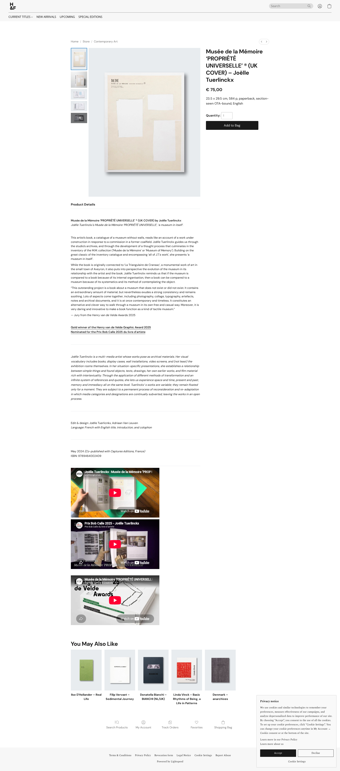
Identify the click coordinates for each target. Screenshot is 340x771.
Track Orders (170, 727)
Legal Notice (184, 755)
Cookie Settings (203, 755)
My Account (143, 727)
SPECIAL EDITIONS (90, 17)
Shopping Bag (223, 727)
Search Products (117, 727)
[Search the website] (309, 6)
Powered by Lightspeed (170, 761)
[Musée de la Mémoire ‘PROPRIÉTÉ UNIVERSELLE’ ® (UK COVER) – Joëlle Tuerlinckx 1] (79, 79)
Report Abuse (223, 755)
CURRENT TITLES (19, 17)
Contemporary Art (106, 41)
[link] (297, 760)
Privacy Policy (143, 755)
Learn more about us (272, 744)
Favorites (197, 727)
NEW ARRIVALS (46, 17)
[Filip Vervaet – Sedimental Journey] (119, 670)
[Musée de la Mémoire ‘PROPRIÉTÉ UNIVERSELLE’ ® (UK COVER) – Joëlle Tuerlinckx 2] (79, 94)
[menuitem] (261, 41)
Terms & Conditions (120, 755)
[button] (12, 6)
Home (74, 41)
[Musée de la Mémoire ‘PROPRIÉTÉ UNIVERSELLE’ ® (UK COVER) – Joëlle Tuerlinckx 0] (79, 59)
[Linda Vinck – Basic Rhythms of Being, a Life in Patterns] (186, 670)
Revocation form (163, 755)
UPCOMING (67, 17)
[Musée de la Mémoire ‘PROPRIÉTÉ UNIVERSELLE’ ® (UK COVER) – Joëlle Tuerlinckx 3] (79, 106)
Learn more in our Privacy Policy (278, 739)
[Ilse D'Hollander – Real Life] (86, 670)
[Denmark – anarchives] (220, 670)
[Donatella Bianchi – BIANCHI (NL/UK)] (153, 670)
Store (86, 41)
